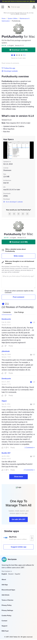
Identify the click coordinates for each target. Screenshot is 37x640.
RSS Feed (5, 631)
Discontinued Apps (8, 590)
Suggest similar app (18, 547)
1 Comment (29, 447)
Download (20, 50)
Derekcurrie (6, 319)
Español (17, 574)
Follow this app (9, 68)
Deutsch (11, 574)
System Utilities (13, 18)
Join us (32, 1)
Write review (18, 256)
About (4, 579)
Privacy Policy (7, 605)
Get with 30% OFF (18, 519)
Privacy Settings (7, 610)
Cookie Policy (6, 615)
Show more (18, 476)
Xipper (4, 401)
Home (4, 18)
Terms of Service (7, 600)
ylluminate (6, 351)
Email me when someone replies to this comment (19, 291)
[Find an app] (9, 7)
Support (4, 626)
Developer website (11, 71)
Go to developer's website (14, 202)
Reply (11, 346)
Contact (4, 621)
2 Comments (28, 470)
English (4, 574)
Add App (5, 585)
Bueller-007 (6, 453)
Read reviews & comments (10, 63)
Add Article (5, 595)
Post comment (18, 297)
